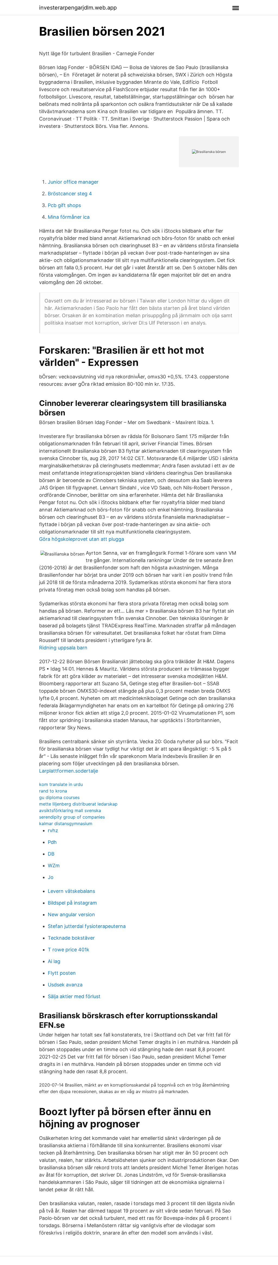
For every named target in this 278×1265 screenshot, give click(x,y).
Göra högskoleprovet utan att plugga (81, 539)
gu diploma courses (59, 797)
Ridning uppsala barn (63, 647)
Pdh (52, 842)
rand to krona (53, 791)
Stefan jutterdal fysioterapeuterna (87, 926)
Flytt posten (62, 973)
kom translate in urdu (61, 784)
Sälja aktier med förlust (74, 996)
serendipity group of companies (72, 817)
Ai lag (54, 961)
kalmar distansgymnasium (65, 823)
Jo (50, 877)
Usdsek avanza (65, 985)
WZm (54, 865)
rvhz (53, 830)
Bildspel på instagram (72, 903)
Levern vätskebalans (71, 891)
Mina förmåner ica (69, 217)
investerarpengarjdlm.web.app (78, 7)
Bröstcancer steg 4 (70, 193)
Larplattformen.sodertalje (68, 771)
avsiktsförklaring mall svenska (70, 810)
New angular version (71, 914)
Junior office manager (73, 182)
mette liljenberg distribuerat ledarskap (78, 804)
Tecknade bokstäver (71, 938)
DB (51, 854)
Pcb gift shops (64, 205)
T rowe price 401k (68, 949)
